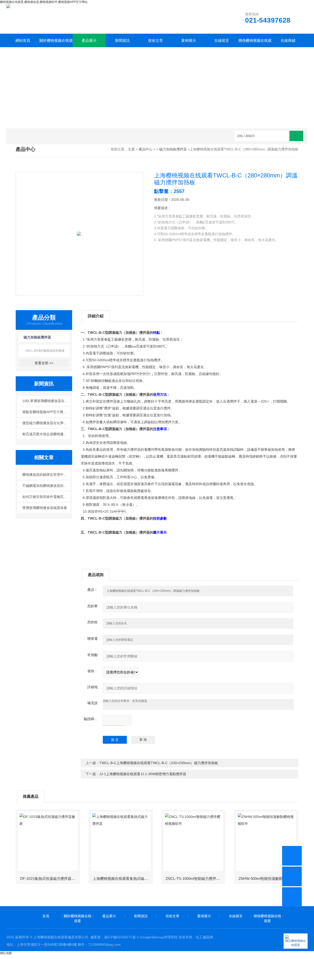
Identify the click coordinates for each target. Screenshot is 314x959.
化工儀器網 (204, 937)
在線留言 (221, 40)
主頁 (131, 149)
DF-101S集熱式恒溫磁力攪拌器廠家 (49, 878)
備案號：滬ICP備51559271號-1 (114, 937)
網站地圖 (6, 953)
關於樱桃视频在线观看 (56, 42)
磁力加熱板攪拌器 (173, 149)
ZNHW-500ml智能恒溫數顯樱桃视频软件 (268, 878)
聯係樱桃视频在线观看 (255, 42)
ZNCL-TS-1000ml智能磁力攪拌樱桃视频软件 (195, 878)
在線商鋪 (288, 40)
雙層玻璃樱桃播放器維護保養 (44, 508)
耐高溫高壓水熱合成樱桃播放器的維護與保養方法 (46, 434)
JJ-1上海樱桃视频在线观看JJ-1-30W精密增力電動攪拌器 (142, 774)
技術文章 (155, 40)
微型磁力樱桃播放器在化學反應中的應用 (46, 423)
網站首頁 (22, 40)
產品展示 (89, 40)
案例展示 (188, 40)
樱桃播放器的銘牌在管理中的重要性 (46, 475)
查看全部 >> (44, 363)
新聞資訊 (122, 40)
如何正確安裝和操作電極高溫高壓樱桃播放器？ (46, 497)
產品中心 (145, 149)
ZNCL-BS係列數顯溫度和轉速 (45, 350)
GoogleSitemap (152, 937)
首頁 (45, 916)
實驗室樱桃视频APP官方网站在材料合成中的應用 (46, 412)
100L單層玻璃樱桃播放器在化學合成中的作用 (46, 401)
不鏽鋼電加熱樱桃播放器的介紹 (46, 486)
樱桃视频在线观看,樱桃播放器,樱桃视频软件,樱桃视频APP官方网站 (44, 2)
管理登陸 (171, 937)
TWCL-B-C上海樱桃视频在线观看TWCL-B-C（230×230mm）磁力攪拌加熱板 (158, 763)
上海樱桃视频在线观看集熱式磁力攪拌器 (122, 878)
